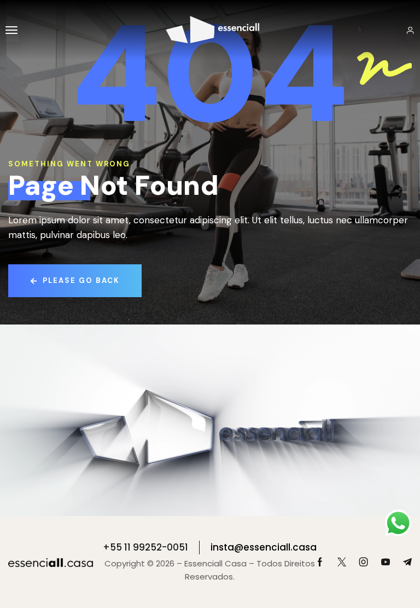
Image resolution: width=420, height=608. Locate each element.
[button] (12, 30)
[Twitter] (341, 562)
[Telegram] (407, 562)
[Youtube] (385, 562)
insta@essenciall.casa (264, 547)
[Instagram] (363, 562)
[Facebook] (320, 562)
